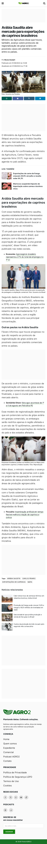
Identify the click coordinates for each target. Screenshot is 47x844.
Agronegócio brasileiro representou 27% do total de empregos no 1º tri (25, 257)
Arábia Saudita (13, 578)
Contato (7, 761)
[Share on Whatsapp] (7, 98)
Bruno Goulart (9, 60)
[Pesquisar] (44, 3)
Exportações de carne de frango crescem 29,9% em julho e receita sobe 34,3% (27, 175)
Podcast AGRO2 (11, 756)
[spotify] (5, 810)
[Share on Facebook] (17, 98)
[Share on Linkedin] (40, 98)
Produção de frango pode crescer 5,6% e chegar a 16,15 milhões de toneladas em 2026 (29, 607)
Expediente (9, 748)
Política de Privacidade (15, 772)
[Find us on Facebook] (5, 797)
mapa (30, 582)
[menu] (3, 3)
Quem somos (10, 743)
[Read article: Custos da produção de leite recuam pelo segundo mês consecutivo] (7, 627)
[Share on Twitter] (29, 98)
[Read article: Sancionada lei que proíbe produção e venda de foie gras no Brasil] (7, 617)
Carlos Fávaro (28, 578)
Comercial (8, 752)
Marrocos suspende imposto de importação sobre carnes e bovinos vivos (28, 186)
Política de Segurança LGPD (17, 777)
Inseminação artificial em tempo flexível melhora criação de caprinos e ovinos (24, 515)
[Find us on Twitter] (11, 797)
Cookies (7, 785)
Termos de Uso (11, 781)
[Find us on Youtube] (21, 797)
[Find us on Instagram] (16, 797)
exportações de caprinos (14, 582)
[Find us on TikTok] (26, 797)
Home (6, 739)
